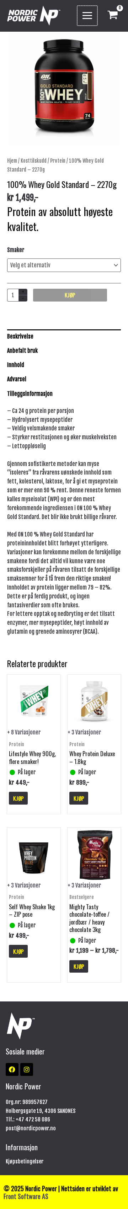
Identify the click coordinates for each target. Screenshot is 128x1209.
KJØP (70, 295)
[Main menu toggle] (87, 16)
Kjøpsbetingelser (24, 1161)
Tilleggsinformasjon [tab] (30, 393)
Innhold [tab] (15, 364)
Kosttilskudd (34, 161)
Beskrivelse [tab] (20, 336)
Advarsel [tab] (16, 379)
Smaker (15, 249)
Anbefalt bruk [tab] (22, 350)
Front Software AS (26, 1196)
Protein (57, 161)
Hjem (12, 161)
